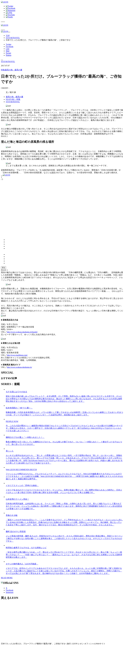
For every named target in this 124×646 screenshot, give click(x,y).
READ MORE (7, 578)
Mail (7, 51)
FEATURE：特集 (13, 99)
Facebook (9, 47)
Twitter (8, 44)
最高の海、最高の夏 (11, 70)
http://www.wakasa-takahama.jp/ (19, 367)
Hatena (8, 55)
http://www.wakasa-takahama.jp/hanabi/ (22, 332)
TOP (8, 36)
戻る (3, 267)
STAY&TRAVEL (13, 38)
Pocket (8, 53)
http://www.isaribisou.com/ (17, 355)
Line (7, 49)
